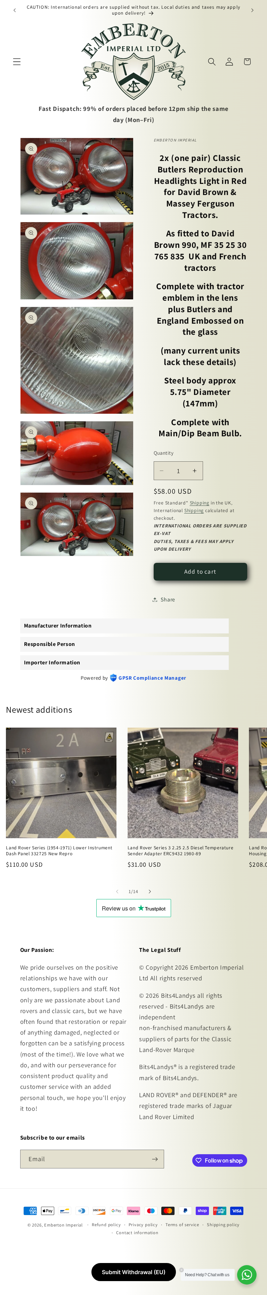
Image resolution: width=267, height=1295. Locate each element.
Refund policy (106, 1225)
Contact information (137, 1233)
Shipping (199, 503)
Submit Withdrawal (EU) (133, 1272)
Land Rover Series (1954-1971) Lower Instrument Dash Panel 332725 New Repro (59, 851)
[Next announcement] (252, 10)
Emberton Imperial (63, 1225)
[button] (17, 62)
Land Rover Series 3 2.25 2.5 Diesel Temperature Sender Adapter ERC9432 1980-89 (181, 851)
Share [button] (168, 599)
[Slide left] (117, 891)
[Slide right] (149, 891)
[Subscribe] (155, 1159)
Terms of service (182, 1225)
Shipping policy (223, 1225)
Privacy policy (143, 1225)
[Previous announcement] (14, 10)
